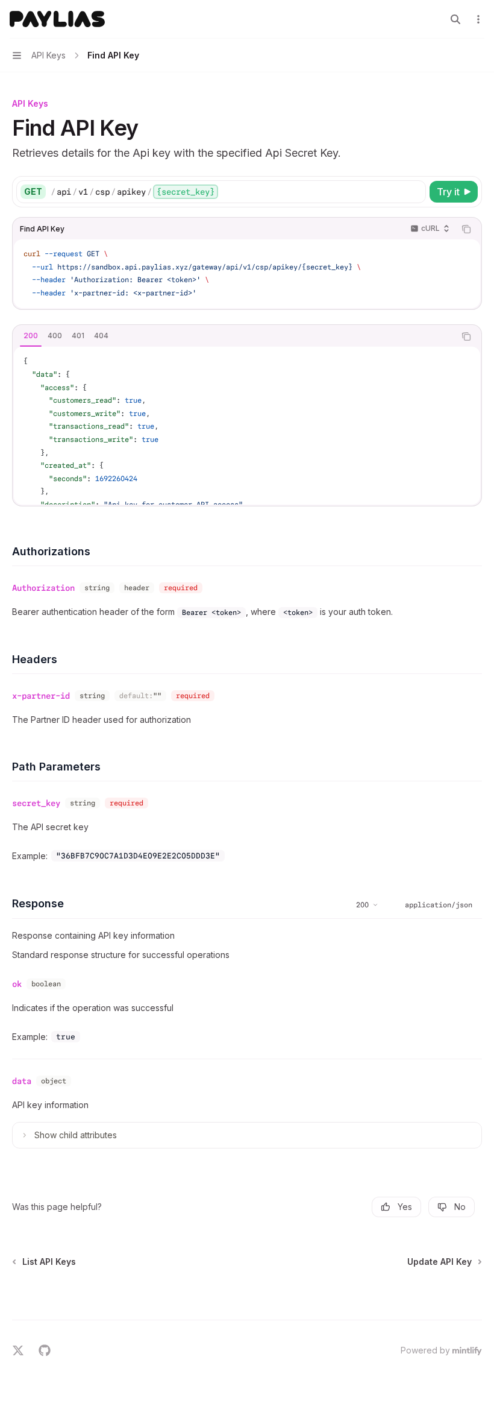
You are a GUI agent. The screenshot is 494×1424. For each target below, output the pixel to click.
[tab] (31, 336)
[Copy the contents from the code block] (466, 229)
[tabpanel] (247, 426)
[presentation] (247, 426)
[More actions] (478, 19)
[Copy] (414, 192)
